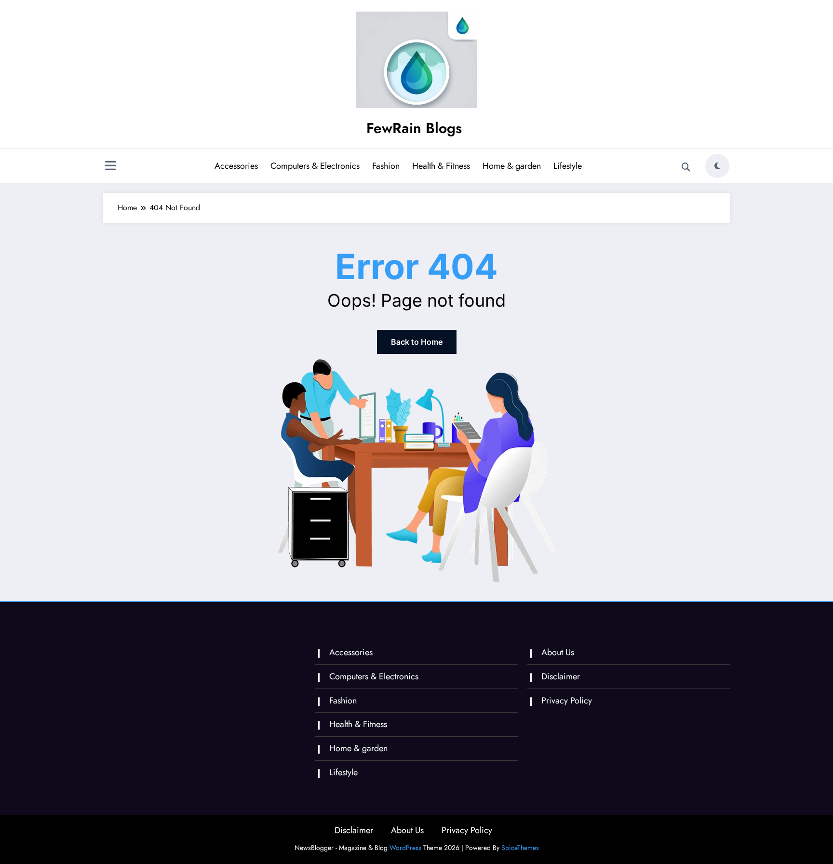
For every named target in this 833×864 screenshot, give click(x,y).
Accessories (236, 166)
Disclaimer (560, 676)
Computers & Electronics (315, 166)
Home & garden (512, 166)
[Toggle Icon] (110, 167)
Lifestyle (567, 166)
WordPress (405, 847)
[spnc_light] (717, 166)
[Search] (686, 167)
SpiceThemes (520, 847)
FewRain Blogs (414, 128)
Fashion (386, 166)
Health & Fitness (441, 166)
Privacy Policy (566, 700)
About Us (557, 652)
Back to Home (417, 342)
